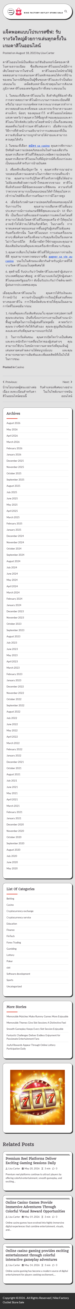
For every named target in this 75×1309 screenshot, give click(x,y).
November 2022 (15, 692)
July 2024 (12, 567)
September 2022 (15, 705)
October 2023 (14, 623)
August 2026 (13, 423)
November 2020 (15, 830)
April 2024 (12, 586)
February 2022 (14, 749)
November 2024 (15, 542)
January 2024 (14, 605)
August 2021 (13, 774)
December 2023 (15, 611)
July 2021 (12, 780)
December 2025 (15, 460)
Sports (10, 980)
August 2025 (13, 485)
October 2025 (14, 473)
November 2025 (15, 466)
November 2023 (15, 617)
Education (12, 923)
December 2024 (15, 535)
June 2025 (12, 498)
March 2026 (13, 441)
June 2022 (12, 724)
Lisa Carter (47, 53)
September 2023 (15, 630)
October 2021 (14, 768)
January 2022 (14, 755)
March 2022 (13, 743)
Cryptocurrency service (19, 917)
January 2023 (14, 680)
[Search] (65, 11)
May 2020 (12, 868)
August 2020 (13, 849)
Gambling (12, 948)
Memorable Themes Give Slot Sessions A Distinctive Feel (36, 1022)
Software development (18, 973)
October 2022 (14, 699)
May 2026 (12, 429)
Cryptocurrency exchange (20, 911)
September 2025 (15, 479)
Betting (10, 898)
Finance (11, 929)
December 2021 (15, 761)
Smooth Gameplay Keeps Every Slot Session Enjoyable (35, 1028)
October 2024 (14, 548)
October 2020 (14, 837)
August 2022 (13, 711)
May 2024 (12, 579)
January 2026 (14, 454)
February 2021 (14, 812)
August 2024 (13, 561)
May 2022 (12, 730)
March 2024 (13, 592)
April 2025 (12, 510)
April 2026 (12, 435)
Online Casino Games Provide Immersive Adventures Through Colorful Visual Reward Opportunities (35, 1207)
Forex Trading (14, 942)
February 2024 (14, 598)
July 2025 (12, 492)
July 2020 (12, 855)
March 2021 (13, 805)
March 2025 (13, 517)
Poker (10, 961)
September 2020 (15, 843)
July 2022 (12, 718)
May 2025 (12, 504)
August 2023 (13, 636)
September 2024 (15, 554)
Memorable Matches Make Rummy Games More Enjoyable (37, 1016)
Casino (19, 367)
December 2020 (15, 824)
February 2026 (14, 448)
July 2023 (12, 642)
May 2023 (12, 655)
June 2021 (12, 787)
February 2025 (14, 523)
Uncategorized (14, 986)
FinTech (11, 936)
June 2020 (12, 862)
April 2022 (12, 736)
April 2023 (12, 661)
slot (8, 967)
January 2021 (14, 818)
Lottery (10, 954)
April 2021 (12, 799)
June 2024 (12, 573)
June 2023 (12, 649)
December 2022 (15, 686)
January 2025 (14, 529)
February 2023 (14, 674)
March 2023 (13, 667)
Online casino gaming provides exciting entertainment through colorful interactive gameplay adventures (37, 1255)
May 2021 (12, 793)
